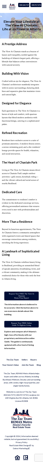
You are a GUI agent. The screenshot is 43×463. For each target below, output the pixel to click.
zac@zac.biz (34, 395)
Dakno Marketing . (21, 448)
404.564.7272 (24, 5)
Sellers (25, 359)
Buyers (33, 359)
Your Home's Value (10, 365)
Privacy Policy (21, 442)
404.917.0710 (37, 5)
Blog (39, 365)
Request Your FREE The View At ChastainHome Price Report (21, 296)
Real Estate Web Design (19, 445)
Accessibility (32, 439)
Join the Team (28, 365)
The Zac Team (12, 359)
